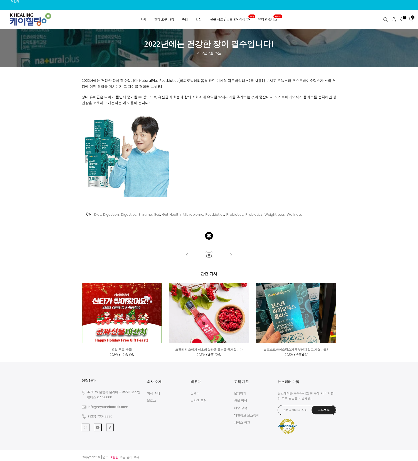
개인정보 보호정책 (246, 415)
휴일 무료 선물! (122, 349)
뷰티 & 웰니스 (269, 19)
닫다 (8, 1)
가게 (143, 19)
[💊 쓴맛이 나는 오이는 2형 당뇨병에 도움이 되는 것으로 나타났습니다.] (231, 255)
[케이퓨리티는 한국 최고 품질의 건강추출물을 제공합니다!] (187, 255)
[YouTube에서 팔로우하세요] (98, 427)
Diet (97, 214)
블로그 (151, 400)
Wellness (294, 214)
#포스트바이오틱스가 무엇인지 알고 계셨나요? (296, 349)
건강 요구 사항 (164, 19)
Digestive (129, 214)
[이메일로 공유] (209, 236)
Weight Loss (275, 214)
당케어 (195, 393)
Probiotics (254, 214)
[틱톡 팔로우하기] (110, 427)
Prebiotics (234, 214)
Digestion (111, 214)
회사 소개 (153, 393)
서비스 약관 (242, 422)
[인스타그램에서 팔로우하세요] (85, 427)
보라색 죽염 (198, 400)
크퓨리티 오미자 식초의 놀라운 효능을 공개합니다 (209, 349)
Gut (157, 214)
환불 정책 (240, 400)
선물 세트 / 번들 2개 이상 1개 (232, 19)
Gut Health (171, 214)
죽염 (185, 19)
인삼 (199, 19)
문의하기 (240, 393)
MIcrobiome (193, 214)
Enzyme (145, 214)
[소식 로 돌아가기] (209, 255)
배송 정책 (240, 408)
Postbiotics (214, 214)
